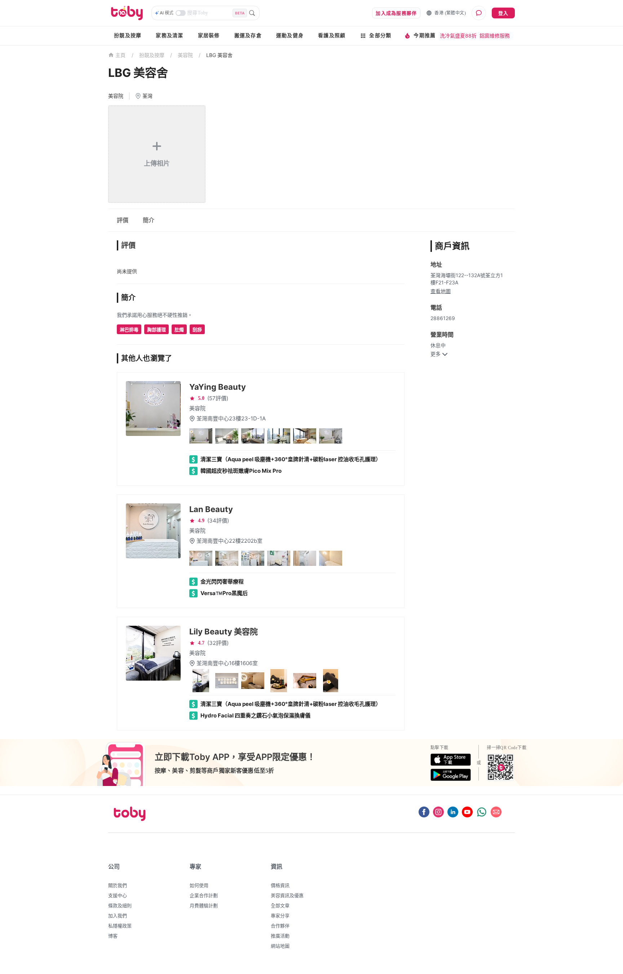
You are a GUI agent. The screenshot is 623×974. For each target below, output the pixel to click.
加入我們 (117, 915)
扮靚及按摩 (127, 35)
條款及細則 (120, 905)
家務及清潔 (169, 35)
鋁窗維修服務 (495, 35)
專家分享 (280, 915)
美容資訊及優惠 (287, 895)
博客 (113, 936)
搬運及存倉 (248, 35)
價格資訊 (280, 885)
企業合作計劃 (204, 895)
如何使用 (199, 885)
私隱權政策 (120, 926)
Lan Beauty (211, 509)
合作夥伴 (280, 926)
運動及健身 (290, 35)
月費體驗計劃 (204, 905)
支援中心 (117, 895)
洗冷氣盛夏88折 (458, 35)
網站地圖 (280, 946)
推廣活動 (280, 936)
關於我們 (117, 885)
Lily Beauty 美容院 (223, 631)
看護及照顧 (331, 35)
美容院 (185, 55)
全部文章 (280, 905)
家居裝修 (209, 35)
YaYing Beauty (217, 387)
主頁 (120, 55)
